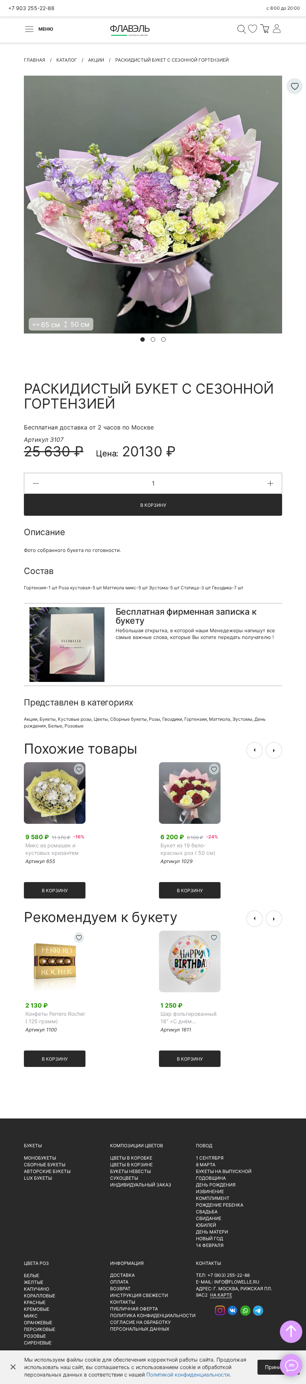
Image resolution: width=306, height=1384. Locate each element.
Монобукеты (40, 1158)
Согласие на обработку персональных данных (140, 1325)
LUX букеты (38, 1178)
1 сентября (210, 1158)
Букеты (48, 719)
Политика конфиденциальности (153, 1315)
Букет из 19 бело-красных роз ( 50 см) (187, 849)
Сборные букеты (128, 719)
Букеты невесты (130, 1171)
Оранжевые (38, 1322)
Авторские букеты (47, 1171)
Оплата (119, 1282)
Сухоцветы (124, 1178)
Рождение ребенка (219, 1205)
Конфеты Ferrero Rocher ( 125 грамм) (55, 1017)
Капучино (36, 1289)
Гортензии (195, 719)
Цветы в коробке (131, 1158)
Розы (154, 719)
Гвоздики (172, 719)
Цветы (101, 719)
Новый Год (209, 1238)
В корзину (153, 505)
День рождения (215, 1185)
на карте (221, 1295)
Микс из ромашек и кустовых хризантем (52, 849)
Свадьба (207, 1211)
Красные (35, 1302)
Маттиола (219, 719)
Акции (30, 719)
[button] (142, 339)
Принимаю (278, 1367)
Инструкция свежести (139, 1295)
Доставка (122, 1275)
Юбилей (206, 1225)
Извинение (210, 1191)
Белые (55, 726)
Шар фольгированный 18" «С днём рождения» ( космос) (188, 1018)
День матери (212, 1232)
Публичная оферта (134, 1309)
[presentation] (254, 750)
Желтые (33, 1282)
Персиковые (39, 1329)
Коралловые (39, 1295)
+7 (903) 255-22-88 (228, 1275)
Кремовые (36, 1309)
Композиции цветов (136, 1145)
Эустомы (242, 719)
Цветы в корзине (131, 1164)
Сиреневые (37, 1343)
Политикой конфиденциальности (188, 1374)
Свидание (208, 1218)
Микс (31, 1316)
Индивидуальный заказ (140, 1185)
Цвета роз (36, 1263)
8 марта (205, 1164)
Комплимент (213, 1198)
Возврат (120, 1288)
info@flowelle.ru (236, 1282)
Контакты (122, 1302)
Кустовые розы (74, 719)
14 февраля (210, 1245)
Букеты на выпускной (224, 1171)
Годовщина (211, 1178)
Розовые (74, 726)
